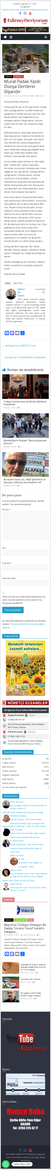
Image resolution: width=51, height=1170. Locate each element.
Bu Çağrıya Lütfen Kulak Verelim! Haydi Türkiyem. (31, 994)
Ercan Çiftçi (14, 852)
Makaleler (18, 76)
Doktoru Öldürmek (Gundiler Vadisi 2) (25, 848)
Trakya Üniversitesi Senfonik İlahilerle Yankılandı (25, 403)
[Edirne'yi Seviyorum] (5, 37)
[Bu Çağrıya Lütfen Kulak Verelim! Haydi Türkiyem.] (10, 992)
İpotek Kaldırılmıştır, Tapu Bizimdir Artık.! (27, 844)
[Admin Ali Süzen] (11, 290)
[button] (6, 1164)
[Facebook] (43, 292)
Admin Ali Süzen (29, 96)
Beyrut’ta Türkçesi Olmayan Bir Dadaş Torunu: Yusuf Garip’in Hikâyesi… (25, 928)
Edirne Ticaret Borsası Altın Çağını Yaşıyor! (28, 833)
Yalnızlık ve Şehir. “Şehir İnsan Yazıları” (26, 819)
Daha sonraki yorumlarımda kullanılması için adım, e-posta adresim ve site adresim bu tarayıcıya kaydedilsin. (24, 599)
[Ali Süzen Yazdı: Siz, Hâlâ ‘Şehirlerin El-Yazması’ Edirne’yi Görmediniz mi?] (25, 453)
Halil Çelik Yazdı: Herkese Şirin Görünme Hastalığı (22, 812)
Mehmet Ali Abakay (18, 816)
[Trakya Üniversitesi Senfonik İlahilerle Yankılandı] (25, 375)
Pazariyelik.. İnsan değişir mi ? (30, 862)
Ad (4, 547)
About (7, 283)
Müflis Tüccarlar (17, 855)
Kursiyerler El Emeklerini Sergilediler (27, 357)
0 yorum (41, 96)
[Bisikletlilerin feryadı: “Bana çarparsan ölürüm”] (25, 414)
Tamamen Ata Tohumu (30, 979)
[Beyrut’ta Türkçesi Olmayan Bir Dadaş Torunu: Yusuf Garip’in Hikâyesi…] (25, 905)
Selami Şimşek (16, 884)
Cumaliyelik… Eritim (26, 866)
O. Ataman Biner (17, 840)
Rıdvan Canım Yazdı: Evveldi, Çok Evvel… (19, 880)
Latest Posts (18, 283)
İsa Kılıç (21, 859)
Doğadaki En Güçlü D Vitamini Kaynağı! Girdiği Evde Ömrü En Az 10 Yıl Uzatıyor (33, 967)
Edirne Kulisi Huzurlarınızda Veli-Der (25, 837)
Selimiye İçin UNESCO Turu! (19, 345)
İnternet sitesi (9, 578)
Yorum (6, 509)
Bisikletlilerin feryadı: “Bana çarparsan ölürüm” (25, 442)
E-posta (7, 563)
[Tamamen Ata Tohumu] (10, 978)
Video (30, 920)
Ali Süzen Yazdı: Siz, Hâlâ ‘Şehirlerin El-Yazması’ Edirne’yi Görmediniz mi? (25, 481)
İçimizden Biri (20, 920)
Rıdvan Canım (16, 870)
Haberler (8, 76)
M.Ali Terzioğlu (16, 829)
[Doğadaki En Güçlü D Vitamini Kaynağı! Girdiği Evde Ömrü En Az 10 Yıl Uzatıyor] (10, 963)
